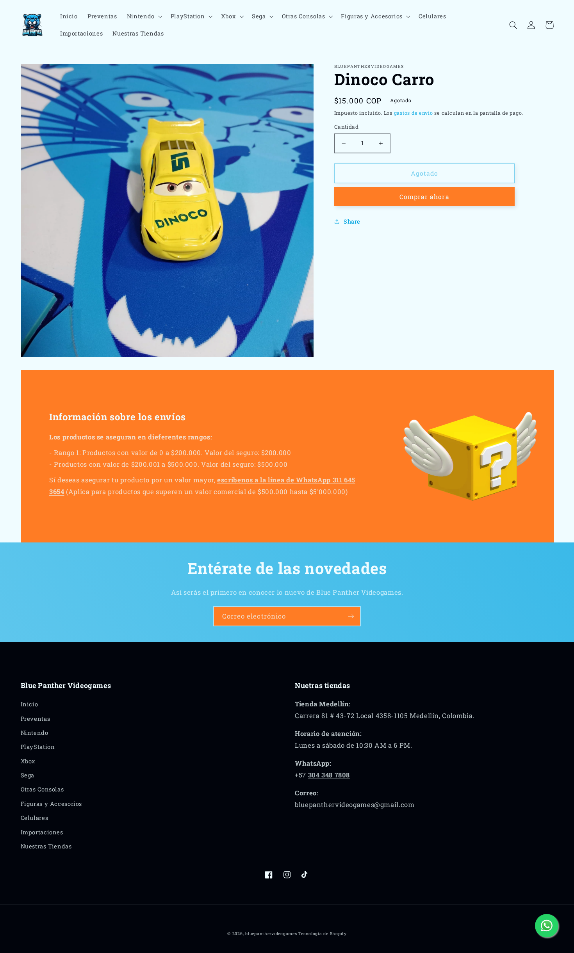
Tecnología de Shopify (322, 933)
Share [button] (352, 221)
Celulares (34, 817)
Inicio (29, 704)
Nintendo (34, 732)
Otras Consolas (42, 789)
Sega (28, 775)
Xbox (28, 761)
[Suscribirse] (351, 616)
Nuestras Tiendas (46, 846)
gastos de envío (413, 113)
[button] (144, 16)
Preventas (35, 718)
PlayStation (38, 746)
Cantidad (346, 126)
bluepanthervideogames (271, 933)
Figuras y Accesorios (51, 803)
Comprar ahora (424, 196)
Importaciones (42, 832)
